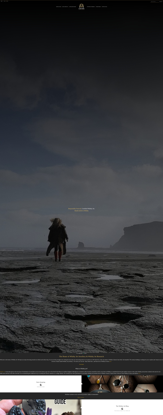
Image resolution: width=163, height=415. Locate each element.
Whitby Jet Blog (104, 6)
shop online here (89, 361)
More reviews (81, 397)
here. (139, 373)
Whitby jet (2, 371)
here (110, 361)
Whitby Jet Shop (58, 6)
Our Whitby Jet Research (91, 6)
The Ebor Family (98, 6)
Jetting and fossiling (72, 6)
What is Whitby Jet (65, 6)
